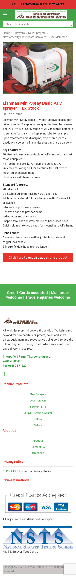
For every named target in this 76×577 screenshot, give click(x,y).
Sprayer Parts (38, 406)
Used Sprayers (38, 400)
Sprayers (19, 33)
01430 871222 (17, 365)
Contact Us (38, 447)
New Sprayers (37, 33)
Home (6, 33)
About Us (38, 440)
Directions (38, 453)
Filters (38, 419)
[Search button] (70, 24)
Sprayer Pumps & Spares (38, 412)
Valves (38, 425)
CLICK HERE (10, 471)
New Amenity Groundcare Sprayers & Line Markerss (35, 37)
